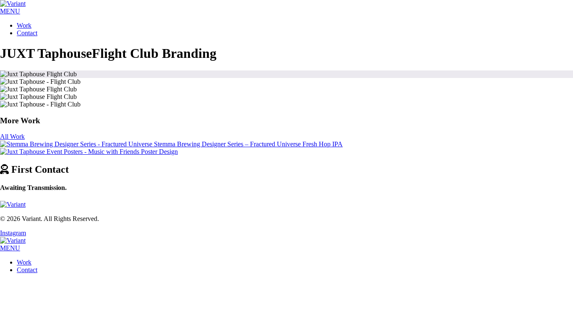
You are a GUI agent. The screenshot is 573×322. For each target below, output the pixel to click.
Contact (27, 32)
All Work (12, 136)
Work (24, 25)
